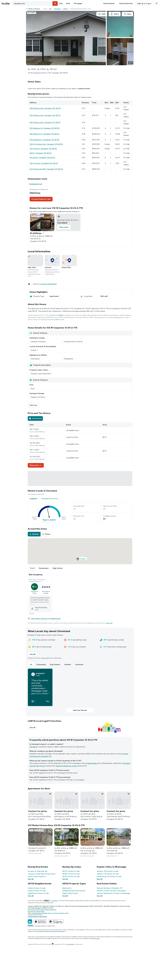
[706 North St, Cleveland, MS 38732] (42, 222)
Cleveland (57, 9)
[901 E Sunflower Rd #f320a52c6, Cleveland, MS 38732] (40, 800)
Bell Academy (92, 763)
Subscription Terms (100, 930)
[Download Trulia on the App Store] (40, 921)
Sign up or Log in (144, 3)
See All (33, 654)
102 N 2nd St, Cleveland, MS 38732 (43, 149)
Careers (64, 930)
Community (41, 664)
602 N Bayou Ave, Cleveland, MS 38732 (45, 115)
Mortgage (78, 3)
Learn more (109, 623)
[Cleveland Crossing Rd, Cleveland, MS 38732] (40, 837)
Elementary (44, 568)
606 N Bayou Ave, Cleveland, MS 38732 (45, 108)
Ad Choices (124, 930)
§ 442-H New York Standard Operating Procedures (42, 909)
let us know (96, 938)
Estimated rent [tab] (36, 184)
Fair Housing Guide (55, 930)
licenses (85, 906)
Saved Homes (109, 3)
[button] (55, 3)
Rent (68, 3)
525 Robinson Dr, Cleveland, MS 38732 (44, 128)
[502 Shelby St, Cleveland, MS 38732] (66, 837)
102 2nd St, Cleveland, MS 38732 (42, 158)
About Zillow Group (43, 930)
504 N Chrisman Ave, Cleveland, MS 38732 (46, 144)
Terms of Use (90, 930)
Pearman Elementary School (66, 766)
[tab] (35, 418)
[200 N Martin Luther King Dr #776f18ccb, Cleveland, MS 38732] (92, 800)
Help (108, 930)
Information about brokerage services (42, 913)
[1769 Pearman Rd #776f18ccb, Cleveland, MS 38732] (119, 800)
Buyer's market (49, 520)
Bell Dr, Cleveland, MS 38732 (40, 153)
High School (57, 568)
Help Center (70, 944)
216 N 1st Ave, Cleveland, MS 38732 (44, 163)
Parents (67, 664)
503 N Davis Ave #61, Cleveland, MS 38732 (46, 169)
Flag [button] (47, 701)
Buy (61, 3)
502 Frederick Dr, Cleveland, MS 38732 (44, 140)
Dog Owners (55, 664)
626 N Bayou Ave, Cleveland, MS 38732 (45, 122)
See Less (34, 405)
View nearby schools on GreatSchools (46, 618)
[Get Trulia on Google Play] (56, 921)
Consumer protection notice (61, 913)
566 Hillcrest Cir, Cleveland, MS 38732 (44, 134)
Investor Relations (80, 930)
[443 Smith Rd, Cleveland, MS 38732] (119, 837)
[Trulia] (30, 921)
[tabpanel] (80, 216)
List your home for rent (41, 199)
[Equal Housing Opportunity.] (52, 944)
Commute (79, 664)
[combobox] (35, 3)
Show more (34, 465)
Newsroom (71, 930)
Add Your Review (80, 710)
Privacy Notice (115, 930)
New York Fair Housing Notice (36, 911)
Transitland (55, 900)
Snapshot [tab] (33, 499)
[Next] (130, 805)
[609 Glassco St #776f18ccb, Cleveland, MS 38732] (66, 800)
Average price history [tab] (49, 498)
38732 (65, 9)
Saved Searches (126, 3)
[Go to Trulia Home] (7, 3)
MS (50, 9)
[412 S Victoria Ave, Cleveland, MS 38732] (92, 837)
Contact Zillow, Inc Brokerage (37, 916)
